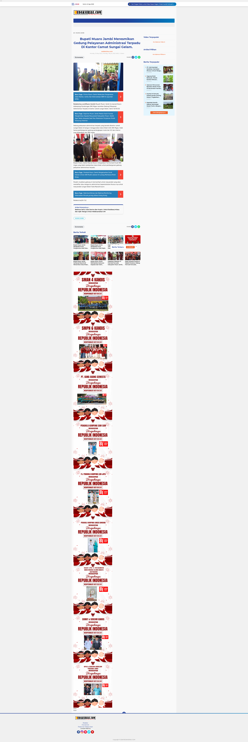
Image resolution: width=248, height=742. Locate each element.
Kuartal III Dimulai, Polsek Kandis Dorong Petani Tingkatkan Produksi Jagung (154, 95)
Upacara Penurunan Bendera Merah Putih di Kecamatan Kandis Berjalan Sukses (154, 86)
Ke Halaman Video (158, 42)
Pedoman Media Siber (85, 727)
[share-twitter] (136, 57)
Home (77, 4)
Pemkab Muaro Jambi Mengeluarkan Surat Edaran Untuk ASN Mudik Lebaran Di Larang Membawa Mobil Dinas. (95, 175)
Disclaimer (85, 725)
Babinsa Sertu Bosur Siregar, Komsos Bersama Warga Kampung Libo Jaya (153, 4)
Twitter (89, 734)
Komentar (80, 57)
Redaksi (85, 723)
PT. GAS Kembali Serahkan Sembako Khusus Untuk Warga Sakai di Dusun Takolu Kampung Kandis (154, 69)
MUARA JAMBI (79, 218)
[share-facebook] (133, 57)
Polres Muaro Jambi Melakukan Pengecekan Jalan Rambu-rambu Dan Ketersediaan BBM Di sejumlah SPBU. (94, 97)
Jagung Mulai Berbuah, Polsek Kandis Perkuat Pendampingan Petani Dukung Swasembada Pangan (154, 78)
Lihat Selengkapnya (159, 112)
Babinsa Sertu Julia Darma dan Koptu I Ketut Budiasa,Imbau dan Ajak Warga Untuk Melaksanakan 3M (97, 210)
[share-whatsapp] (139, 57)
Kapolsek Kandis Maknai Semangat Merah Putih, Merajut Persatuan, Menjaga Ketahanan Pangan (153, 104)
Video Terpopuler (151, 37)
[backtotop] (124, 713)
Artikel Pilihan (150, 50)
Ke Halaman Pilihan (158, 54)
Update (130, 247)
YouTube (94, 734)
